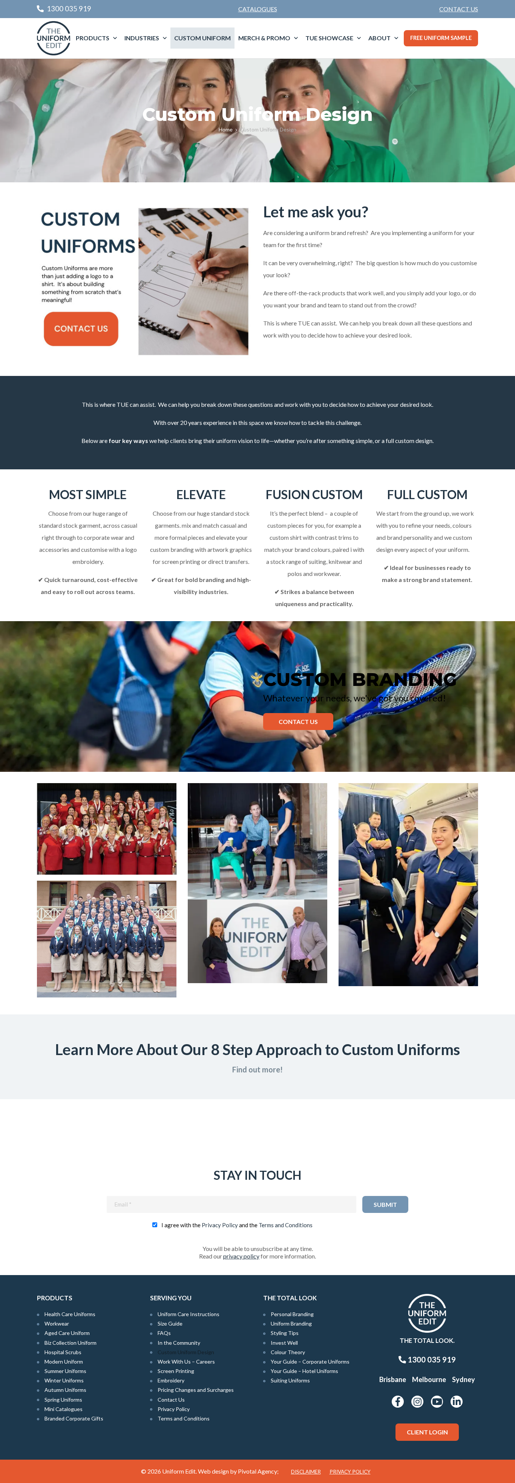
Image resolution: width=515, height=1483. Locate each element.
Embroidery (171, 1380)
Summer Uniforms (65, 1371)
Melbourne (429, 1379)
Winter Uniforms (64, 1380)
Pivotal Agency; (258, 1471)
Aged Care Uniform (67, 1333)
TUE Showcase (329, 37)
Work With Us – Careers (186, 1361)
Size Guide (170, 1323)
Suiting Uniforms (290, 1380)
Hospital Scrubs (62, 1352)
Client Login (427, 1432)
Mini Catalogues (63, 1409)
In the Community (179, 1342)
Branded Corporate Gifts (73, 1418)
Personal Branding (292, 1314)
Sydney (463, 1379)
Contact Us (458, 8)
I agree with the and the (237, 1225)
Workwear (56, 1323)
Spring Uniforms (63, 1399)
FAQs (164, 1333)
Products (92, 37)
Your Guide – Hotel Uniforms (304, 1371)
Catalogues (257, 8)
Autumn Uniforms (65, 1390)
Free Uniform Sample (441, 38)
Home (226, 129)
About (379, 37)
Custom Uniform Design (186, 1352)
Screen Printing (176, 1371)
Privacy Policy (220, 1225)
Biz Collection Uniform (70, 1342)
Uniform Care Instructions (188, 1314)
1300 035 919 (431, 1359)
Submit (385, 1204)
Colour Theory (288, 1352)
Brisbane (392, 1379)
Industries (141, 37)
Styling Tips (285, 1333)
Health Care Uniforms (69, 1314)
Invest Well (284, 1342)
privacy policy (241, 1256)
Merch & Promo (264, 37)
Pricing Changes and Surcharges (196, 1390)
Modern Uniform (63, 1361)
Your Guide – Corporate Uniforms (310, 1361)
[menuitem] (458, 9)
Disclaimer (306, 1472)
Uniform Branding (291, 1323)
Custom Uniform (202, 37)
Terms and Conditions (286, 1225)
